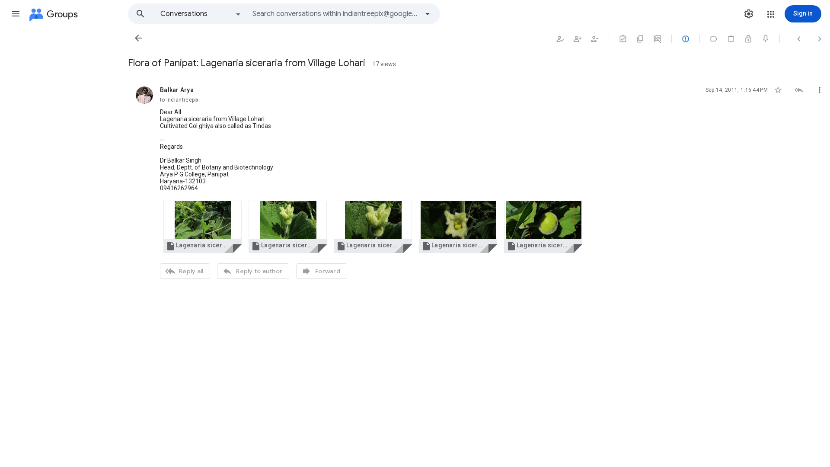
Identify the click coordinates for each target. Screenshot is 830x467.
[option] (201, 14)
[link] (202, 227)
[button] (15, 13)
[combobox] (335, 14)
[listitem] (479, 181)
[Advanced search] (427, 14)
